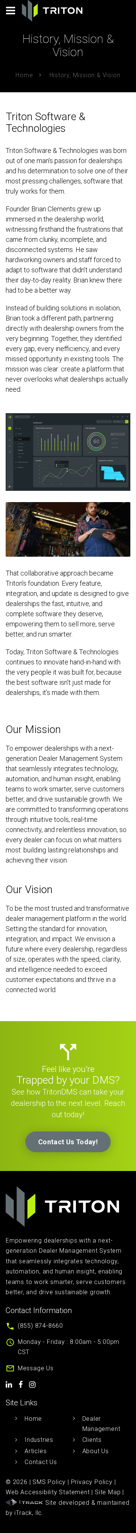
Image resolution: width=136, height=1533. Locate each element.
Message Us (36, 1368)
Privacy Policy (92, 1482)
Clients (92, 1439)
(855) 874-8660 (40, 1325)
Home (24, 75)
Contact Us (41, 1462)
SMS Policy (49, 1482)
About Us (95, 1451)
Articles (35, 1451)
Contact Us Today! (68, 1142)
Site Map (108, 1492)
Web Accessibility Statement (48, 1492)
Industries (39, 1439)
